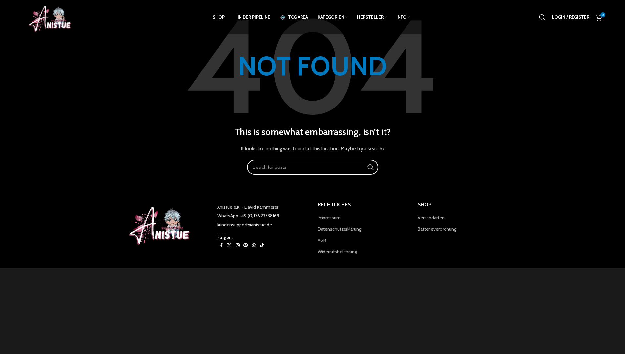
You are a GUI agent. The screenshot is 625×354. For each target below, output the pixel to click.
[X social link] (229, 245)
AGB (322, 240)
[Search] (542, 17)
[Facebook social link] (221, 245)
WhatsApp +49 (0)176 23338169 (248, 216)
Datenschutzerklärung (339, 229)
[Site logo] (52, 17)
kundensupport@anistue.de (244, 224)
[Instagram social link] (237, 245)
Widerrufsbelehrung (337, 252)
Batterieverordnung (437, 229)
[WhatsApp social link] (254, 245)
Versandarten (431, 218)
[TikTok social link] (262, 245)
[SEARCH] (370, 167)
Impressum (329, 218)
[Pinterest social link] (245, 245)
